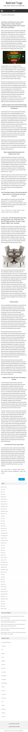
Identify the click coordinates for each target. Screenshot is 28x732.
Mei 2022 (3, 601)
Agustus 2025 (3, 513)
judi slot (3, 690)
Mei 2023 (3, 579)
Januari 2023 (3, 589)
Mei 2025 (3, 521)
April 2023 (3, 581)
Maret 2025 (3, 525)
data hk (3, 653)
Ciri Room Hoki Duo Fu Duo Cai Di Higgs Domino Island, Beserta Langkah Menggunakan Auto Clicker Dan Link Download (13, 24)
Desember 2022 (4, 591)
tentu (24, 471)
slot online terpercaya (6, 642)
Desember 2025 (4, 504)
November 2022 (4, 593)
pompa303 (3, 675)
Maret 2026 (3, 496)
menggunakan (16, 211)
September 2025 (4, 511)
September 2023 (4, 569)
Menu (14, 10)
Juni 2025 (3, 518)
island (10, 211)
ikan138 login (4, 683)
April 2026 (3, 494)
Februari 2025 (4, 528)
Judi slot (3, 716)
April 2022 (3, 603)
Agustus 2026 (3, 486)
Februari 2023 (4, 586)
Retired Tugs (14, 2)
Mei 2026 (3, 491)
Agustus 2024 (3, 542)
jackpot (6, 471)
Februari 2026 (4, 499)
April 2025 (3, 523)
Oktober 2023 (4, 567)
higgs (7, 211)
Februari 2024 (4, 557)
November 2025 (4, 506)
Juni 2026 (3, 489)
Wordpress (20, 730)
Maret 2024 (3, 555)
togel (2, 657)
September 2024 (4, 540)
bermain (15, 469)
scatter (21, 471)
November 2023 (4, 564)
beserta (15, 210)
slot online (3, 679)
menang (10, 471)
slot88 (2, 686)
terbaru (2, 473)
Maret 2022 (3, 606)
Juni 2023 (3, 576)
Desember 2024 (4, 533)
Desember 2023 (4, 562)
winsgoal (3, 712)
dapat (19, 469)
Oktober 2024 (4, 538)
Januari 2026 (3, 501)
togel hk (3, 660)
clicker (19, 210)
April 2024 (3, 552)
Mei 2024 (3, 550)
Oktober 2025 (4, 508)
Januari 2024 (3, 559)
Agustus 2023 (3, 572)
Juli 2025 (2, 516)
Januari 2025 (3, 530)
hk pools (3, 668)
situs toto (3, 646)
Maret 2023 (3, 584)
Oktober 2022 (4, 596)
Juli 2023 (2, 574)
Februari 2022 (4, 608)
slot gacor (3, 698)
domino (22, 210)
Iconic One (6, 730)
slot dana (3, 672)
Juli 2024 (2, 545)
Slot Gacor (8, 210)
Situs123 (3, 664)
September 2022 (4, 598)
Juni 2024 (3, 547)
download (3, 211)
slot (2, 649)
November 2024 (4, 535)
